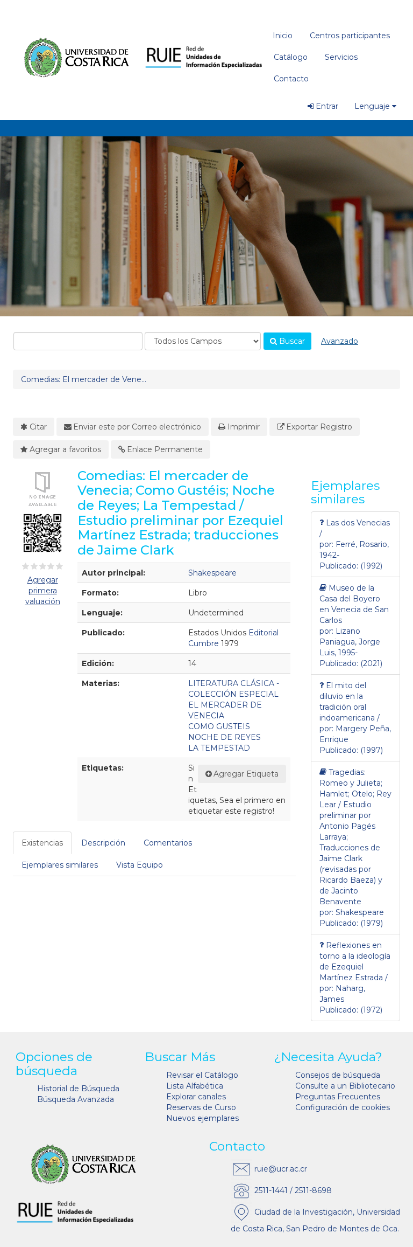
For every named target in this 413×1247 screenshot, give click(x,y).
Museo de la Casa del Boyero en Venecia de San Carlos (354, 604)
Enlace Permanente (165, 449)
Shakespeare (212, 573)
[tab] (43, 843)
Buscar (291, 341)
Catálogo (291, 57)
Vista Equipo (139, 865)
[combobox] (78, 341)
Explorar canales (196, 1096)
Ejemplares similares (60, 865)
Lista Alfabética (194, 1086)
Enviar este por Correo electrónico (137, 427)
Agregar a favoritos (65, 449)
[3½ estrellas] (49, 566)
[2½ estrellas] (40, 566)
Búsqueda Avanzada (75, 1099)
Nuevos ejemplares (202, 1118)
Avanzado (339, 341)
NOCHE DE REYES (224, 737)
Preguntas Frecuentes (337, 1096)
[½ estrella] (24, 566)
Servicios (341, 57)
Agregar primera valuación (42, 590)
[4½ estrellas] (57, 566)
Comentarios (168, 843)
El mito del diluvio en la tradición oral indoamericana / (349, 702)
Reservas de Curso (201, 1107)
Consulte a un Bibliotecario (345, 1086)
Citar (38, 427)
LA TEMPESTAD (219, 748)
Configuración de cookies (342, 1107)
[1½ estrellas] (32, 566)
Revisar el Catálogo (202, 1075)
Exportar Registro (319, 427)
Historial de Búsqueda (78, 1088)
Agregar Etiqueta (246, 774)
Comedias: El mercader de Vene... (83, 379)
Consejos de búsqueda (337, 1075)
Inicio (283, 35)
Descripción (103, 843)
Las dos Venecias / (354, 528)
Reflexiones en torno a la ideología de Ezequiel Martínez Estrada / (354, 961)
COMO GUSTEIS (219, 726)
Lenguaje (372, 106)
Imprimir (243, 427)
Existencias (42, 843)
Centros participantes (350, 35)
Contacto (291, 79)
